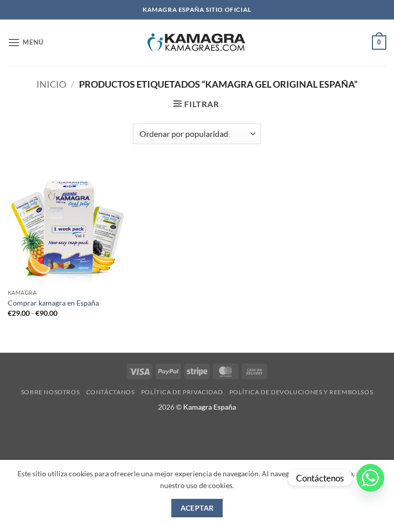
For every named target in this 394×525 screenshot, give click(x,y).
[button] (26, 42)
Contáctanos (110, 392)
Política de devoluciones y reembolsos (301, 392)
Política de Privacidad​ (182, 392)
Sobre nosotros (50, 392)
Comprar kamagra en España (53, 302)
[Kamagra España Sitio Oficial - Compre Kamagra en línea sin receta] (197, 43)
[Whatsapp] (370, 478)
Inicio (51, 84)
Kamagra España (209, 406)
